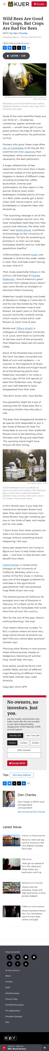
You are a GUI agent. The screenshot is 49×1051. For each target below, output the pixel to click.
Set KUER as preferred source (17, 43)
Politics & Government (33, 906)
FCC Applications (12, 1011)
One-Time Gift (32, 735)
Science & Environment (33, 835)
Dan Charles (20, 33)
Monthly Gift (15, 735)
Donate (40, 4)
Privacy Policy (11, 999)
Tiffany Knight (24, 328)
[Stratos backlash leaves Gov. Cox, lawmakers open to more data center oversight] (11, 911)
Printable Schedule (13, 1016)
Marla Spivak (23, 230)
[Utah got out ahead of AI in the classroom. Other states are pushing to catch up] (11, 864)
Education (27, 859)
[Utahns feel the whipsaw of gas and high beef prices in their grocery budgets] (11, 888)
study (34, 254)
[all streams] (45, 1047)
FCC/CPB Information (14, 1005)
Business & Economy (32, 883)
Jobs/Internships (12, 993)
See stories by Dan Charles (31, 811)
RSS (7, 1022)
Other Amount (24, 750)
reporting (29, 151)
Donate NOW (18, 763)
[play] (4, 1047)
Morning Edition (22, 775)
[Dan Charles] (9, 799)
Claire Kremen (11, 564)
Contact (9, 982)
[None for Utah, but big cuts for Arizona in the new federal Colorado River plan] (11, 840)
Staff (7, 987)
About (8, 976)
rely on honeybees (13, 148)
